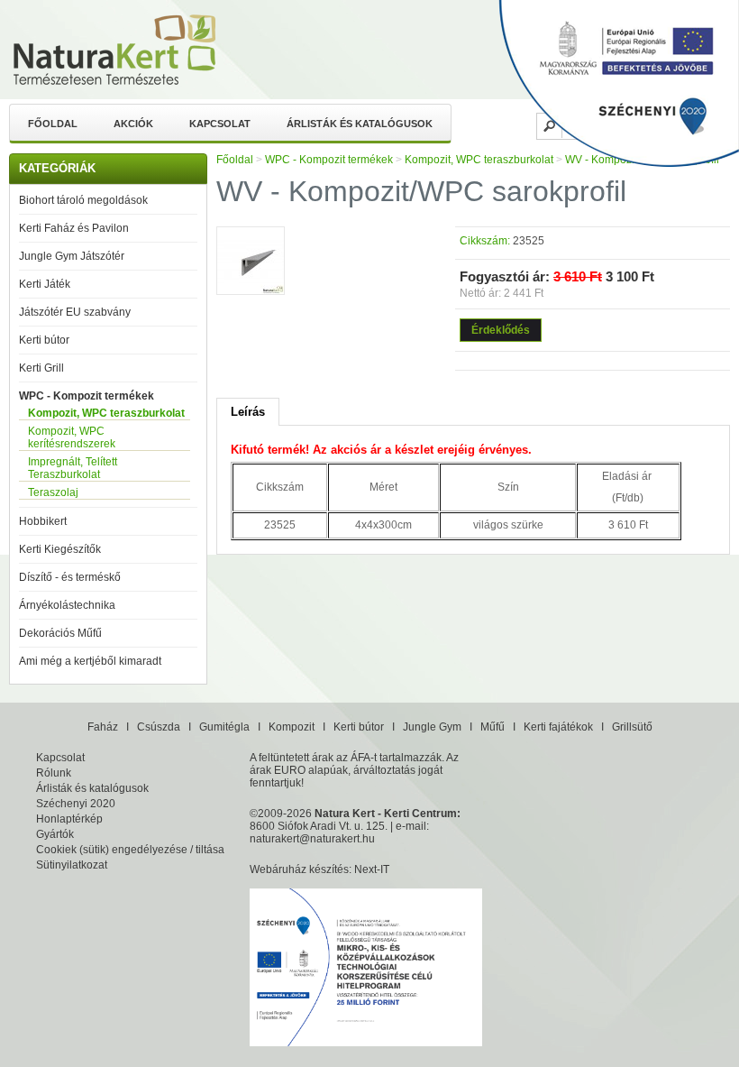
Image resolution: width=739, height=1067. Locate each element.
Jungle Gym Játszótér (71, 256)
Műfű (492, 727)
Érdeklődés (500, 330)
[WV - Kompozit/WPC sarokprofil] (250, 262)
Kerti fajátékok (558, 727)
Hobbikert (43, 521)
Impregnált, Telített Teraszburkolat (72, 468)
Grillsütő (632, 727)
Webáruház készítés (299, 869)
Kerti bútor (44, 340)
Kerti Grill (41, 368)
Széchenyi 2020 (75, 803)
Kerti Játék (44, 284)
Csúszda (158, 727)
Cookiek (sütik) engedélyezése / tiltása (130, 849)
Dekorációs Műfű (60, 633)
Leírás (248, 412)
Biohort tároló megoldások (83, 200)
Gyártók (55, 834)
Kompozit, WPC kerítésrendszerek (71, 437)
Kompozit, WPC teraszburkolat (106, 413)
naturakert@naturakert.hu (312, 838)
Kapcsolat (220, 123)
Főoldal (53, 123)
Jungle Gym (432, 727)
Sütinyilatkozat (71, 865)
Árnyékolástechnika (67, 605)
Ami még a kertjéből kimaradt (90, 661)
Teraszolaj (53, 492)
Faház (102, 727)
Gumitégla (224, 727)
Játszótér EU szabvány (75, 312)
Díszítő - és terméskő (70, 577)
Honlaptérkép (69, 819)
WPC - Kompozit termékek (86, 396)
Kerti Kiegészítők (60, 549)
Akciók (133, 123)
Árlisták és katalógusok (360, 123)
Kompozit (292, 727)
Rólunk (53, 773)
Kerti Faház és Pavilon (74, 228)
